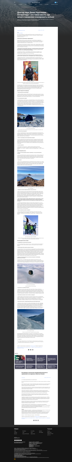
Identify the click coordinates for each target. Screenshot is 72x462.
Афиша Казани (33, 433)
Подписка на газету (50, 433)
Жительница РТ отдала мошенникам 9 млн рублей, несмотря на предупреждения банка (52, 366)
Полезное (40, 4)
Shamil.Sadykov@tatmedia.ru (18, 442)
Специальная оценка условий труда (18, 455)
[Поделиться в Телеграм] (32, 350)
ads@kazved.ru (31, 446)
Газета (26, 4)
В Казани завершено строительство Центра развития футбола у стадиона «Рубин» (29, 366)
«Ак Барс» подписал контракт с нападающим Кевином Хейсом (19, 362)
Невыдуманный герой (21, 30)
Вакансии (15, 433)
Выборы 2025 (49, 432)
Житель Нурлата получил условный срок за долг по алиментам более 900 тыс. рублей (52, 359)
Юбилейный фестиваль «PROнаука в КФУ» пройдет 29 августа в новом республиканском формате (41, 366)
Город (15, 4)
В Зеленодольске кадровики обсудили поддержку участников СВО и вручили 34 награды (30, 359)
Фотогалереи (41, 432)
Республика (20, 4)
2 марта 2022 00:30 (41, 30)
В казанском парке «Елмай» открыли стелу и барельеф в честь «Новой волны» (20, 367)
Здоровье (30, 4)
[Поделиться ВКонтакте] (30, 350)
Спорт (36, 4)
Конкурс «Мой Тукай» (25, 433)
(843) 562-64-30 (34, 444)
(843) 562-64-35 (37, 445)
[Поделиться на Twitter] (28, 350)
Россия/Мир (46, 4)
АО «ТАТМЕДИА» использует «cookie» (19, 453)
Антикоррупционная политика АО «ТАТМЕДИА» (20, 456)
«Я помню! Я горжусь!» (54, 4)
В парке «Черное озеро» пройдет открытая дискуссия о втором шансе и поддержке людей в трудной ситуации (41, 359)
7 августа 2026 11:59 (47, 377)
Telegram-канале (37, 416)
